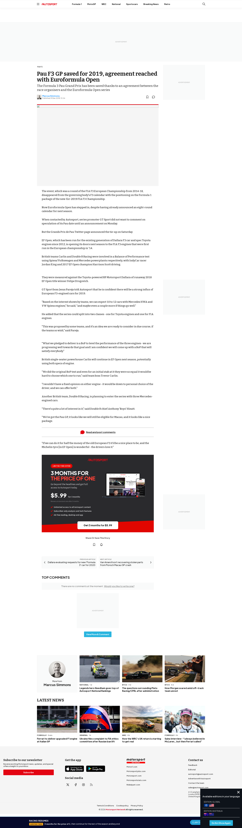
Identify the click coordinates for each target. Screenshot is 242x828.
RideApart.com (133, 785)
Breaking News (151, 4)
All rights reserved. (134, 809)
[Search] (204, 4)
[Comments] (154, 97)
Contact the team (196, 783)
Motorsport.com (134, 776)
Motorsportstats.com (136, 780)
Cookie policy (122, 805)
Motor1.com (132, 767)
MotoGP (91, 4)
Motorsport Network (115, 809)
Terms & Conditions (105, 805)
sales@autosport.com (198, 787)
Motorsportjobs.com (136, 771)
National (116, 4)
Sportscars (132, 4)
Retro (167, 4)
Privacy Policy (137, 805)
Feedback (192, 765)
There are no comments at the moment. (97, 586)
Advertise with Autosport (199, 778)
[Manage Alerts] (101, 544)
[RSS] (91, 784)
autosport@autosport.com (200, 774)
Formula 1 (77, 4)
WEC (104, 4)
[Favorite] (147, 97)
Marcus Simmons (51, 96)
